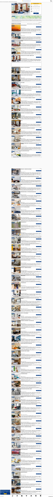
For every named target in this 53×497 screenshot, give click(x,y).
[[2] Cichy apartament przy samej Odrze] (16, 35)
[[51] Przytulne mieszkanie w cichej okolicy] (16, 422)
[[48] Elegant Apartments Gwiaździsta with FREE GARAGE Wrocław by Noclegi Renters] (16, 399)
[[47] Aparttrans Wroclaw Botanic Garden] (16, 392)
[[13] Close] (16, 123)
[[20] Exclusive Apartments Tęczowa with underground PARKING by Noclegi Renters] (16, 187)
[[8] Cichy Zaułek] (16, 85)
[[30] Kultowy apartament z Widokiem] (16, 263)
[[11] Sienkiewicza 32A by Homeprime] (16, 108)
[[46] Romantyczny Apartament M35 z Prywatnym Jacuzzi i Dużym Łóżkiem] (16, 384)
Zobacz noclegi (39, 34)
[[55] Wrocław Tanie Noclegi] (16, 452)
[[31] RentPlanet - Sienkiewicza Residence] (16, 270)
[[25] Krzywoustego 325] (16, 225)
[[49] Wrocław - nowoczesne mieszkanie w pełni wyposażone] (16, 407)
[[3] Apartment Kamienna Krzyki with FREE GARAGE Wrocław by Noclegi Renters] (16, 43)
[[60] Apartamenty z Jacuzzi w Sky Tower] (16, 490)
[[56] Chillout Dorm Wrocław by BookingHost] (16, 460)
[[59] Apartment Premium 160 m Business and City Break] (16, 482)
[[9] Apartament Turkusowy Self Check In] (16, 93)
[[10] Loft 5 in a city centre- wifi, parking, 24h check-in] (16, 100)
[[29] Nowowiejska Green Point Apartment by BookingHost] (16, 255)
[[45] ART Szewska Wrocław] (16, 376)
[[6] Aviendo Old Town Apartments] (16, 70)
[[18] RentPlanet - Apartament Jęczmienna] (16, 172)
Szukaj (36, 13)
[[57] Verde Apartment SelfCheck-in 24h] (16, 467)
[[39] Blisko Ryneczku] (16, 331)
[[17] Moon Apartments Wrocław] (16, 154)
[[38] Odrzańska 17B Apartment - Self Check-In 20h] (16, 323)
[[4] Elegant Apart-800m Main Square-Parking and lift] (16, 51)
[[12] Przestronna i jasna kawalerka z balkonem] (16, 116)
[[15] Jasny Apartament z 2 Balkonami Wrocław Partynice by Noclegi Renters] (16, 138)
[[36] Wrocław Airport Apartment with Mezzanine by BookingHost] (16, 308)
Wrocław (13, 33)
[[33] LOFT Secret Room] (16, 285)
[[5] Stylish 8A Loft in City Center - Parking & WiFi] (16, 58)
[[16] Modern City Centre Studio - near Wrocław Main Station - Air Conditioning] (16, 146)
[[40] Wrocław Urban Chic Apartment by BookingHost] (16, 338)
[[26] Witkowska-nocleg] (16, 232)
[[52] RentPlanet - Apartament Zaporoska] (16, 429)
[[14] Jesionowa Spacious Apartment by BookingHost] (16, 131)
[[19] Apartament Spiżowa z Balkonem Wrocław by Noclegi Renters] (16, 179)
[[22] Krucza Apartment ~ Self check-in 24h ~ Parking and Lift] (16, 202)
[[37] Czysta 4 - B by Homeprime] (16, 316)
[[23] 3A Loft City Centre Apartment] (16, 210)
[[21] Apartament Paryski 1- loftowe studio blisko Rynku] (16, 194)
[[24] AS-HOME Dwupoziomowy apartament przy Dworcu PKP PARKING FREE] (16, 217)
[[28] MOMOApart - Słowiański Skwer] (16, 248)
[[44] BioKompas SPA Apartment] (16, 369)
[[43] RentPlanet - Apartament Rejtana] (16, 361)
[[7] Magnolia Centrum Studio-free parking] (16, 78)
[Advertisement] (26, 163)
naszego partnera (29, 213)
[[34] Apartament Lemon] (16, 293)
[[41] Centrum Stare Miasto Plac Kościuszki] (16, 346)
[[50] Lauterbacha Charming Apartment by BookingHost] (16, 414)
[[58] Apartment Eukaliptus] (16, 475)
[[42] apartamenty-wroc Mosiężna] (16, 354)
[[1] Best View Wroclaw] (16, 28)
